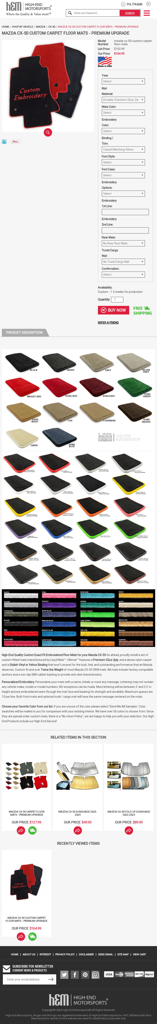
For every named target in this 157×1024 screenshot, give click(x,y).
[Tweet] (4, 143)
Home (5, 26)
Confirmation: (110, 268)
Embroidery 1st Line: (109, 203)
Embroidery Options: (109, 185)
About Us (29, 954)
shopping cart (148, 4)
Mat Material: (107, 91)
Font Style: (108, 156)
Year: (105, 75)
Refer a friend (108, 322)
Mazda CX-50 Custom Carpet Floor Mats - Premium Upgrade (26, 919)
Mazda (40, 26)
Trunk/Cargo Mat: (110, 253)
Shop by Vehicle (22, 26)
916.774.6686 (134, 4)
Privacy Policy (65, 954)
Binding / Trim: (107, 140)
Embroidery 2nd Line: (109, 221)
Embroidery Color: (109, 122)
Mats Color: (109, 106)
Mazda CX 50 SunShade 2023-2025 (77, 813)
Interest (45, 954)
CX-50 (51, 26)
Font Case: (108, 169)
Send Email (105, 954)
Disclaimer (86, 954)
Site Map (123, 954)
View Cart (139, 954)
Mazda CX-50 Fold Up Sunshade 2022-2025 (129, 813)
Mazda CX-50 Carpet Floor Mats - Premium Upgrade (27, 813)
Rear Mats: (109, 237)
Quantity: (104, 299)
